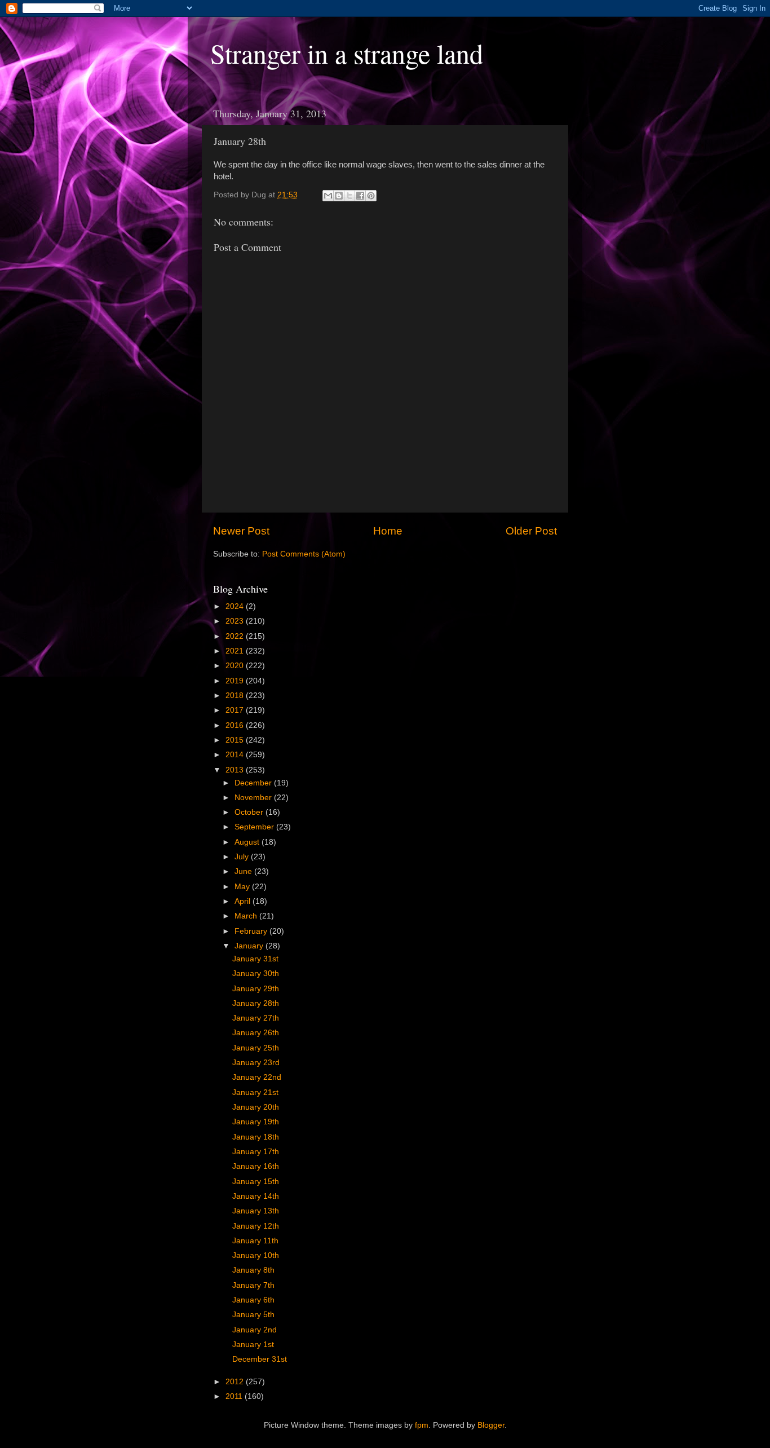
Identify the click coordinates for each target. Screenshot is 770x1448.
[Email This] (328, 195)
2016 (235, 725)
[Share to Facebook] (360, 195)
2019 (235, 681)
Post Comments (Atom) (304, 554)
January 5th (253, 1314)
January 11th (255, 1241)
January (249, 946)
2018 (235, 695)
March (246, 916)
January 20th (255, 1107)
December (254, 783)
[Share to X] (349, 195)
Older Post (531, 531)
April (243, 901)
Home (387, 531)
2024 (235, 606)
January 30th (255, 973)
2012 (235, 1382)
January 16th (255, 1166)
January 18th (255, 1137)
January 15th (255, 1181)
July (242, 857)
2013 (235, 770)
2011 (235, 1396)
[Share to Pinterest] (371, 195)
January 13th (255, 1211)
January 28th (255, 1003)
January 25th (255, 1048)
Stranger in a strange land (346, 53)
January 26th (255, 1032)
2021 (235, 651)
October (249, 812)
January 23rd (256, 1062)
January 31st (255, 959)
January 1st (253, 1344)
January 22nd (256, 1077)
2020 (235, 665)
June (244, 871)
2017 (235, 710)
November (254, 797)
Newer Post (241, 531)
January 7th (253, 1285)
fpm (421, 1425)
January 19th (255, 1122)
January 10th (255, 1255)
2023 (235, 621)
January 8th (253, 1270)
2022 (235, 636)
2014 (235, 755)
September (255, 827)
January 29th (255, 989)
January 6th (253, 1300)
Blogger (491, 1425)
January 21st (255, 1092)
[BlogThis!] (338, 195)
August (248, 842)
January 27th (255, 1018)
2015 (235, 740)
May (243, 886)
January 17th (255, 1151)
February (251, 931)
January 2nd (254, 1330)
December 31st (259, 1359)
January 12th (255, 1226)
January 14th (255, 1196)
